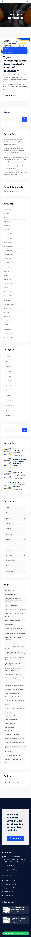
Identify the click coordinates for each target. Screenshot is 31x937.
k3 (24, 621)
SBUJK (7, 411)
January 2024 (8, 337)
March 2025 (7, 279)
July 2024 (6, 313)
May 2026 (7, 222)
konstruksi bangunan (11, 643)
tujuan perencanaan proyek (13, 763)
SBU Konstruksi (10, 406)
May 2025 (6, 271)
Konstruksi (10, 53)
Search (7, 112)
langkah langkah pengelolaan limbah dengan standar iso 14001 (15, 653)
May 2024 (7, 321)
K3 (6, 391)
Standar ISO (9, 416)
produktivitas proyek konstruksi (14, 701)
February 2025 (8, 284)
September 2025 (8, 255)
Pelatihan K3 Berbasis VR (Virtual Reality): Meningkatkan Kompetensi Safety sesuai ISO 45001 (14, 150)
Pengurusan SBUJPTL (10, 884)
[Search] (24, 430)
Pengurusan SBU (8, 892)
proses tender (9, 712)
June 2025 (7, 267)
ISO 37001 (8, 376)
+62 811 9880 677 (9, 866)
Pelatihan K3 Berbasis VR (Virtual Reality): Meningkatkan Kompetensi (19, 462)
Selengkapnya (9, 95)
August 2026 (7, 209)
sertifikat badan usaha (12, 735)
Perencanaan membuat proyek (14, 689)
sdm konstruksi (10, 727)
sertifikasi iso (9, 731)
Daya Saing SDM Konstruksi (13, 606)
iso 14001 (22, 609)
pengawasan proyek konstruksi (14, 678)
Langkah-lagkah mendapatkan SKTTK (14, 648)
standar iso (8, 752)
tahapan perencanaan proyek (14, 759)
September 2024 (9, 304)
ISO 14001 (8, 371)
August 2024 (7, 308)
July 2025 (6, 263)
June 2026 (7, 217)
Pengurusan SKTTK (9, 888)
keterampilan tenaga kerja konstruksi (13, 638)
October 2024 (8, 300)
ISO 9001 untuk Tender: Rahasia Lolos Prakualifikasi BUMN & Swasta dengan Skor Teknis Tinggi (15, 159)
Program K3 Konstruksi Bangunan (15, 708)
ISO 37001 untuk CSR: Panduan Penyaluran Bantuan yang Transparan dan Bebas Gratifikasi (15, 142)
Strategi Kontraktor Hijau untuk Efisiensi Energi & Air (19, 485)
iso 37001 (8, 613)
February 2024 (8, 333)
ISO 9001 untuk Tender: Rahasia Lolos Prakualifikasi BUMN (19, 474)
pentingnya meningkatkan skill (14, 686)
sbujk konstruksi (10, 723)
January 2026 (8, 238)
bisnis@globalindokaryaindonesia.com (15, 870)
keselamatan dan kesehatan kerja (15, 634)
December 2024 (8, 292)
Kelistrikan (9, 396)
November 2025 (8, 246)
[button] (15, 933)
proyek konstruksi (10, 716)
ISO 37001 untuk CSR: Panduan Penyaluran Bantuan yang (19, 451)
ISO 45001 (8, 381)
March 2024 (7, 329)
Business (8, 366)
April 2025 (7, 275)
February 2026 (8, 234)
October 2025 (8, 251)
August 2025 (7, 259)
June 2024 (7, 317)
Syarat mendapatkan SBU (12, 755)
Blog (7, 361)
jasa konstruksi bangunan (13, 621)
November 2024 (8, 296)
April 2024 (7, 325)
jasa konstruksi (18, 613)
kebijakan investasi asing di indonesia (13, 629)
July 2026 (6, 213)
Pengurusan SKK (8, 895)
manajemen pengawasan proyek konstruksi (15, 659)
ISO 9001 (8, 386)
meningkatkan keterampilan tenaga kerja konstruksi (13, 670)
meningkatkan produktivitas (13, 674)
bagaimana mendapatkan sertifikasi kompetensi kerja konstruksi (13, 600)
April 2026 (7, 226)
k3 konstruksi (9, 624)
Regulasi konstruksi (11, 720)
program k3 (8, 704)
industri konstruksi (11, 609)
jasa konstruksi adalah (12, 617)
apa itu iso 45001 (10, 595)
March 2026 (7, 230)
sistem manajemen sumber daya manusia (15, 747)
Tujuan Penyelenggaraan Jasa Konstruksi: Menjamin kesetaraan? (15, 63)
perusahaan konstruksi (12, 693)
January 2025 (8, 288)
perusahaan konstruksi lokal (13, 697)
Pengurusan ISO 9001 (10, 880)
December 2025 (8, 242)
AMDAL (8, 356)
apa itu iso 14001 (10, 591)
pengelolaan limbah (11, 682)
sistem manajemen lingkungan (14, 738)
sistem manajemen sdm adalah (14, 742)
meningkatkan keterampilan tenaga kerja (13, 664)
